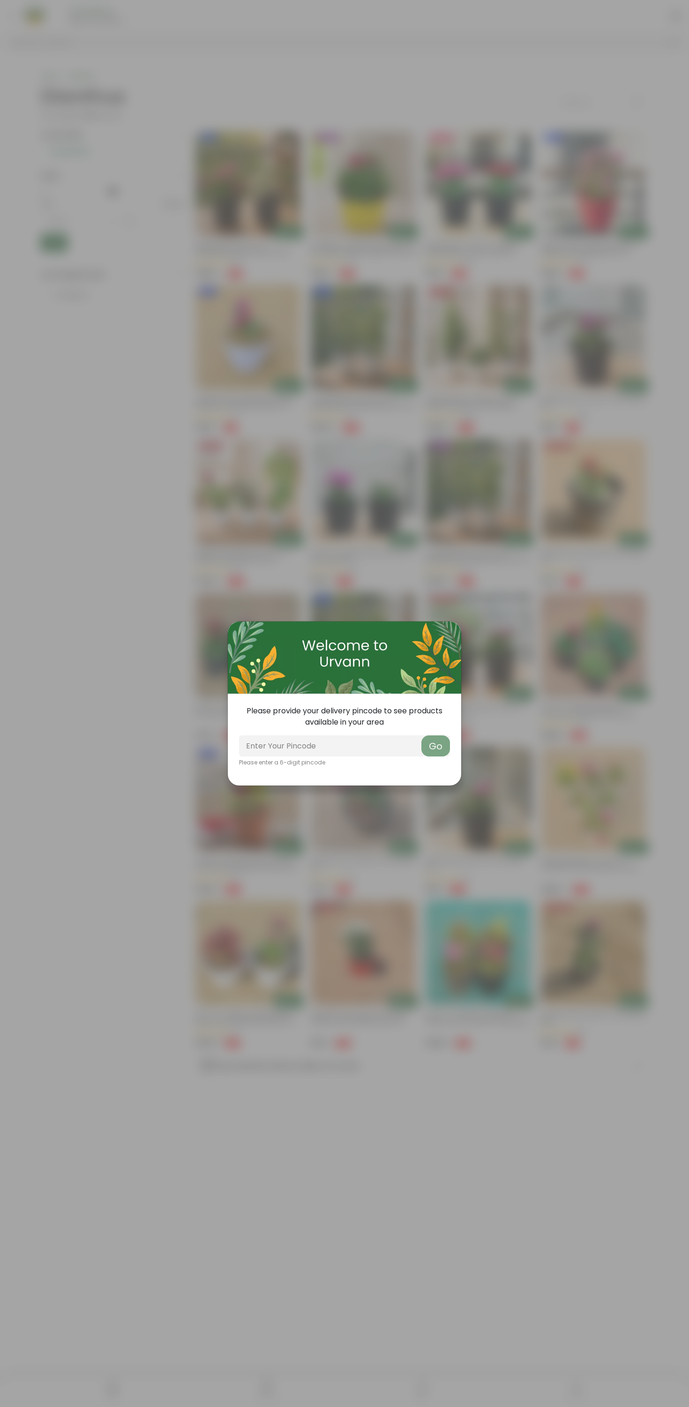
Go (435, 746)
